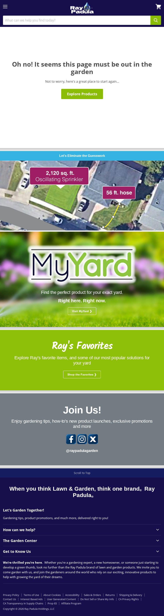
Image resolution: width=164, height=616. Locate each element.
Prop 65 (52, 603)
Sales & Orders (92, 595)
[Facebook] (71, 439)
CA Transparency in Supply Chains (23, 603)
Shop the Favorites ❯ (82, 374)
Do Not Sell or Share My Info (97, 599)
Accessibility (72, 595)
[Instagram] (82, 439)
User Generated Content (61, 599)
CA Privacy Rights (128, 599)
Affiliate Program (71, 603)
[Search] (155, 20)
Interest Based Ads (31, 599)
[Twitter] (93, 439)
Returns (110, 595)
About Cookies (52, 595)
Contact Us (9, 599)
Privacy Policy (11, 595)
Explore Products (82, 93)
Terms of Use (31, 595)
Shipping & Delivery (130, 595)
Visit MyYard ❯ (82, 311)
